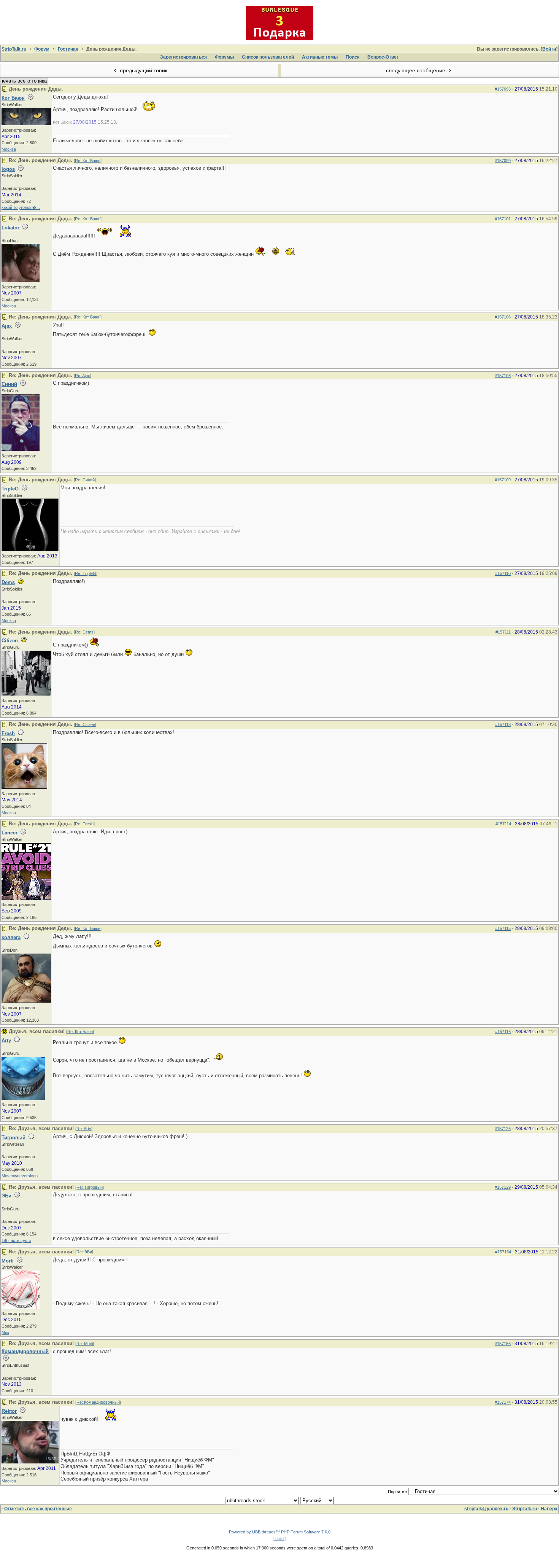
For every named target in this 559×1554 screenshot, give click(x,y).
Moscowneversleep (20, 1175)
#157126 (503, 1128)
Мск (5, 1332)
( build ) (279, 1538)
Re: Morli (84, 1343)
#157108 (503, 375)
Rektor (9, 1411)
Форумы (224, 57)
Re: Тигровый (89, 1187)
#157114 (503, 824)
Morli (8, 1261)
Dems (8, 582)
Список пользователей (268, 57)
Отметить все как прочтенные (38, 1508)
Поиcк (352, 57)
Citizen (10, 640)
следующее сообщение (416, 70)
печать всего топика (23, 81)
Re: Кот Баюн (87, 160)
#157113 (503, 724)
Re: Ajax (82, 375)
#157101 (503, 219)
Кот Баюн (13, 98)
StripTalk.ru (14, 49)
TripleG (10, 489)
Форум (41, 49)
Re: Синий (85, 480)
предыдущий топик (142, 70)
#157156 (503, 1343)
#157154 (503, 1252)
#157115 (503, 928)
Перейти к (398, 1491)
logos (8, 169)
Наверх (549, 1508)
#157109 (503, 480)
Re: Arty (83, 1128)
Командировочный (25, 1351)
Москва (9, 149)
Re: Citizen (85, 724)
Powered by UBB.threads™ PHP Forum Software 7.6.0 (279, 1532)
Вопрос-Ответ (383, 57)
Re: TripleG (85, 573)
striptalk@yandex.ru (486, 1508)
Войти (549, 49)
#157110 (503, 573)
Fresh (8, 733)
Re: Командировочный (98, 1402)
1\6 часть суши (16, 1240)
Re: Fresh (84, 824)
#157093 (503, 89)
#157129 (503, 1187)
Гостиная (68, 49)
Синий (9, 384)
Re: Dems (84, 632)
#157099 (503, 160)
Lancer (9, 833)
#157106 (503, 317)
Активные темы (320, 57)
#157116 (503, 1031)
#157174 (503, 1402)
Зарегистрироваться (183, 57)
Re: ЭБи (84, 1252)
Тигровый (13, 1137)
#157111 (503, 632)
